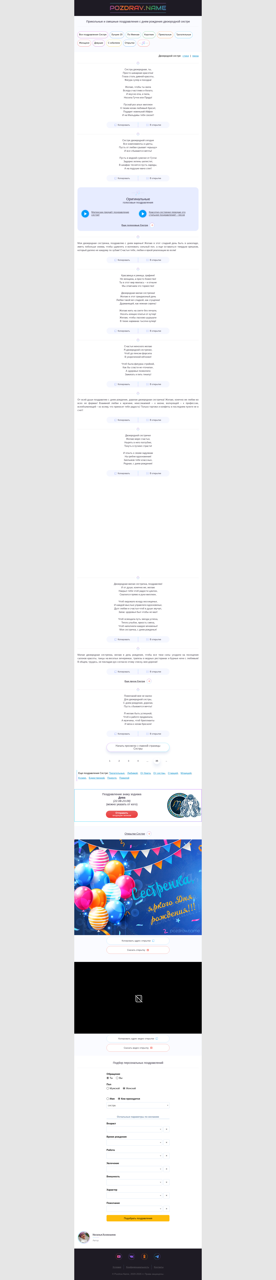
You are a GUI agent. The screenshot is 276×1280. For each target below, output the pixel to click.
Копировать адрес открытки (136, 940)
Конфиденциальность (137, 1267)
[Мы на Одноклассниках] (144, 1256)
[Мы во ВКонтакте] (131, 1256)
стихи (186, 55)
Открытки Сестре (135, 833)
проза (195, 55)
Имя (112, 1098)
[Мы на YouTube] (119, 1256)
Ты (111, 1078)
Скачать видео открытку (136, 1048)
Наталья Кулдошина (104, 1234)
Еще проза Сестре (135, 681)
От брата (145, 773)
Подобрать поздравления (138, 1218)
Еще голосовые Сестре (135, 225)
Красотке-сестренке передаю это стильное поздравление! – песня (167, 213)
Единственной (96, 778)
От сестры (159, 773)
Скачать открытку (136, 950)
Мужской (115, 1088)
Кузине (82, 778)
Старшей (173, 773)
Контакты (159, 1267)
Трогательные (116, 773)
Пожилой (124, 778)
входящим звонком (122, 814)
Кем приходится (130, 1098)
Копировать (124, 125)
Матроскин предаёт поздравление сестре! (110, 213)
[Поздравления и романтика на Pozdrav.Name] (138, 8)
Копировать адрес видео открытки (136, 1038)
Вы (121, 1078)
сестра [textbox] (111, 1105)
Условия (117, 1267)
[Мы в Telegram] (157, 1256)
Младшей (186, 773)
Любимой (132, 773)
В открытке (155, 125)
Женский (131, 1088)
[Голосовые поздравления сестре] (144, 43)
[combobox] (138, 1105)
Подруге (111, 778)
